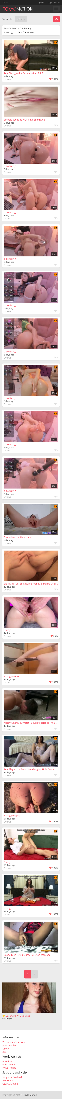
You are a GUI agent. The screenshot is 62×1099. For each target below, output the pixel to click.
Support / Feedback (12, 1077)
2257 (4, 1051)
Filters (20, 19)
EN (4, 2)
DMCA (5, 1048)
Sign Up (41, 2)
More (57, 2)
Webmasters (8, 1064)
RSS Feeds (7, 1080)
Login (49, 2)
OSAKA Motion (10, 1083)
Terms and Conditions (13, 1042)
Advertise (7, 1061)
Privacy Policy (9, 1045)
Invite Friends (9, 1067)
